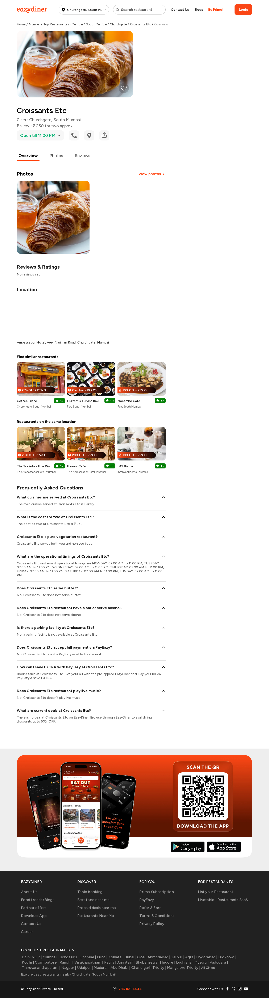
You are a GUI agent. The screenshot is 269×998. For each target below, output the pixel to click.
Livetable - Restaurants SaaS (223, 899)
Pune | (102, 957)
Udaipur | (85, 967)
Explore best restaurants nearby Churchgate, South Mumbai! (68, 974)
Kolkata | (116, 957)
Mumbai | (51, 957)
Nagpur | (68, 967)
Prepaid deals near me (96, 907)
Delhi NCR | (32, 957)
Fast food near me (93, 899)
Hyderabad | (207, 957)
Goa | (141, 957)
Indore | (168, 962)
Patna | (110, 962)
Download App (34, 915)
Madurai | (101, 967)
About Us (29, 891)
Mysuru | (201, 962)
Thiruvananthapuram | (41, 967)
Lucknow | (227, 957)
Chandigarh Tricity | (148, 967)
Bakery (23, 125)
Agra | (190, 957)
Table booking (89, 891)
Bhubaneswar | (148, 962)
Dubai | (130, 957)
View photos (149, 174)
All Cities (207, 968)
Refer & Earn (150, 907)
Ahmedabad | (159, 957)
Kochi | (28, 962)
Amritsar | (126, 962)
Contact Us (180, 10)
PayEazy (146, 899)
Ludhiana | (185, 962)
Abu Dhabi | (121, 967)
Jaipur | (177, 957)
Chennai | (88, 957)
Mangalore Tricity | (183, 967)
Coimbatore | (47, 962)
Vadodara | (219, 962)
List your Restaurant (215, 891)
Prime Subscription (156, 891)
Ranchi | (66, 962)
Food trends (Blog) (37, 899)
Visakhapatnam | (88, 962)
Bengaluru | (69, 957)
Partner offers (34, 907)
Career (27, 931)
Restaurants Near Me (95, 915)
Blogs (198, 10)
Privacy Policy (151, 923)
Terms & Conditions (156, 915)
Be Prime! (215, 10)
